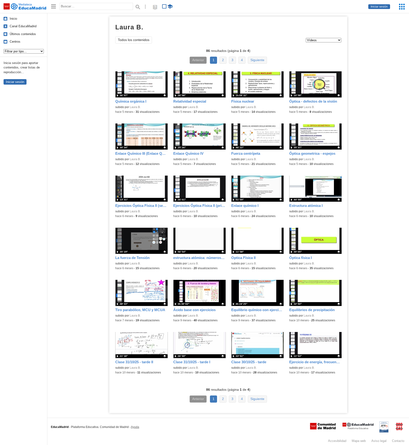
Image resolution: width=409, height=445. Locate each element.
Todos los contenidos (133, 40)
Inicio (13, 18)
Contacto (398, 441)
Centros (15, 41)
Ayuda (135, 427)
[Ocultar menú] (53, 6)
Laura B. (135, 107)
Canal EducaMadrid (23, 26)
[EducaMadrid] (357, 428)
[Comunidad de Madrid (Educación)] (323, 428)
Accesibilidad (337, 441)
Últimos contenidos (23, 34)
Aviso (379, 441)
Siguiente (257, 60)
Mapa (359, 441)
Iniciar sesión (379, 6)
